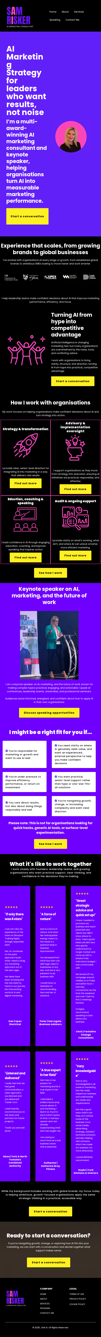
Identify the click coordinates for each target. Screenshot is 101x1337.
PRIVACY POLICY (77, 1298)
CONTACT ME (47, 1313)
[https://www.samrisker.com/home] (21, 16)
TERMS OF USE (76, 1294)
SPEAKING (45, 1308)
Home (52, 11)
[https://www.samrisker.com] (17, 1297)
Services (79, 11)
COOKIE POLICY (77, 1304)
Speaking (54, 19)
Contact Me (72, 19)
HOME (43, 1294)
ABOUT (43, 1298)
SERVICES (45, 1303)
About (65, 11)
